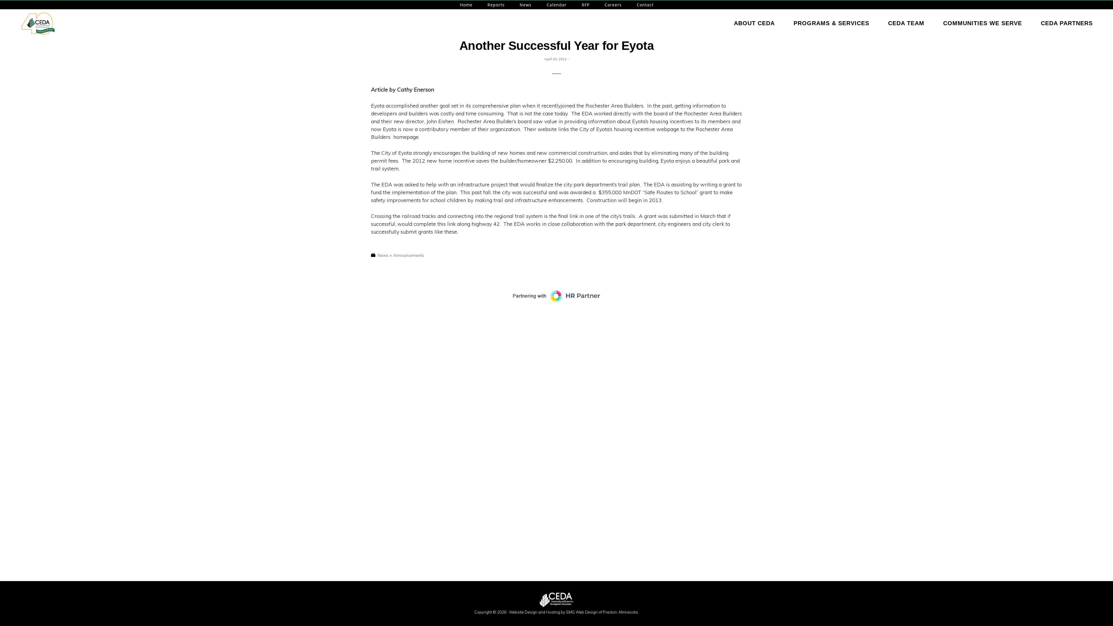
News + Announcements (401, 255)
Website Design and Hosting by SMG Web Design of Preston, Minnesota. (574, 612)
